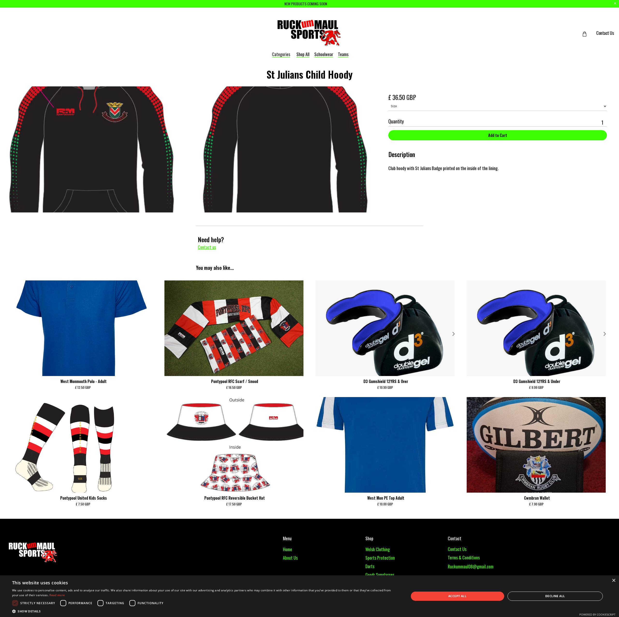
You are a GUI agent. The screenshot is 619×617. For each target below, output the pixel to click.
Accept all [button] (457, 596)
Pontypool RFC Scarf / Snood (234, 381)
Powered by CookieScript (597, 614)
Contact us (207, 247)
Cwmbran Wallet (537, 498)
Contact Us (605, 33)
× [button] (613, 580)
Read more (57, 595)
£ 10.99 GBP (385, 387)
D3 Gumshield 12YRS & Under (536, 381)
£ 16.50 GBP (234, 387)
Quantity (396, 121)
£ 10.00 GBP (385, 503)
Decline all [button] (555, 596)
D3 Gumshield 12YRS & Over (385, 381)
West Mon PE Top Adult (385, 498)
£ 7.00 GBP (536, 503)
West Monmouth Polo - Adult (83, 381)
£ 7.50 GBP (83, 503)
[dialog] (309, 596)
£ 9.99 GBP (536, 387)
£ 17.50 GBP (234, 503)
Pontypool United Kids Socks (83, 498)
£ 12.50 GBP (83, 387)
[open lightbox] (185, 149)
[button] (588, 34)
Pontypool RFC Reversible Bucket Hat (234, 498)
